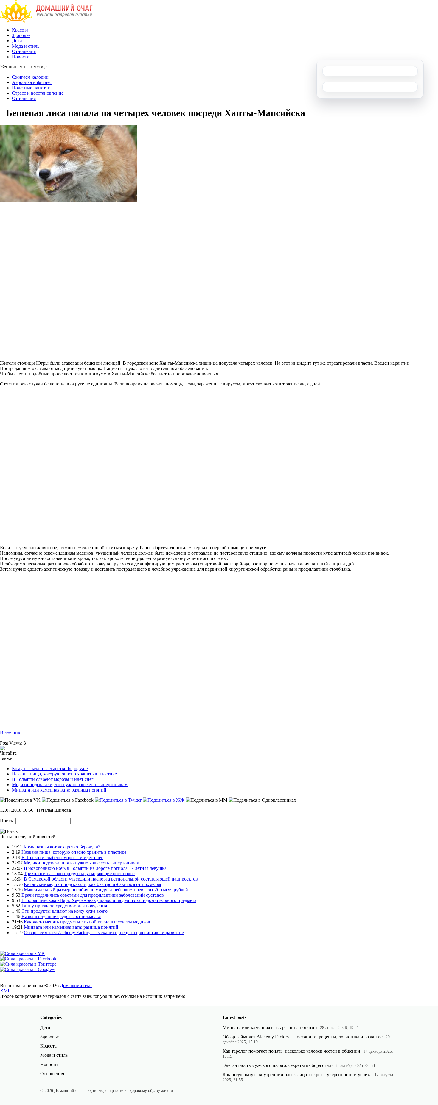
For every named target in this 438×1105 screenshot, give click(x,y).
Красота (20, 29)
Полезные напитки (31, 87)
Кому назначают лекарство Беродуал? (50, 768)
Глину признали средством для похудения (64, 905)
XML (5, 990)
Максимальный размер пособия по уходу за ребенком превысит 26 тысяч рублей (106, 889)
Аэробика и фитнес (32, 82)
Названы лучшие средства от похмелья (61, 916)
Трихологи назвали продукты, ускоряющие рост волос (79, 873)
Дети (17, 40)
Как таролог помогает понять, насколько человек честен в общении (291, 1051)
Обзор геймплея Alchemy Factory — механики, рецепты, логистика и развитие (104, 932)
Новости (20, 56)
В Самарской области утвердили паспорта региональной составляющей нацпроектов (111, 878)
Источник (10, 732)
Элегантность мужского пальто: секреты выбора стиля (278, 1065)
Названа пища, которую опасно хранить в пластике (64, 773)
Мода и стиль (25, 46)
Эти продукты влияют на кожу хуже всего (64, 911)
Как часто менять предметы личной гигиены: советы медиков (87, 921)
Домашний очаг (76, 985)
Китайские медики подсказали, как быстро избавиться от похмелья (92, 884)
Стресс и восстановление (37, 93)
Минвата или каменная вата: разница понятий (59, 789)
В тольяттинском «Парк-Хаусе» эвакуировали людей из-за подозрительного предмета (108, 900)
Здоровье (21, 35)
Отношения (24, 51)
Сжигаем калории (30, 76)
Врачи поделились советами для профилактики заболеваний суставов (92, 895)
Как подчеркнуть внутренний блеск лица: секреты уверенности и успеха (297, 1074)
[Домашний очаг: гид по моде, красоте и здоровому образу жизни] (46, 21)
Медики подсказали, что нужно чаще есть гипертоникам (70, 784)
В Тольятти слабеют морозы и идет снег (53, 779)
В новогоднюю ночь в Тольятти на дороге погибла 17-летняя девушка (95, 868)
